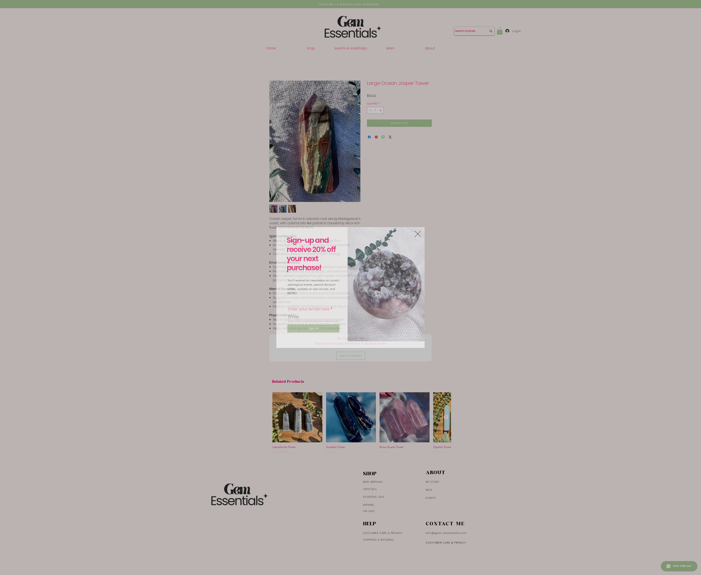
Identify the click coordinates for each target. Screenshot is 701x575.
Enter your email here (309, 309)
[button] (418, 234)
